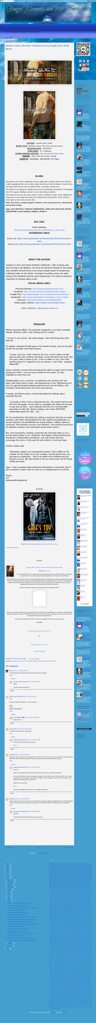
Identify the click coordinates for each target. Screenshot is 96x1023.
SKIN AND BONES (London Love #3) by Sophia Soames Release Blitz (87, 694)
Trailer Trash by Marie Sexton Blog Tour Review (87, 144)
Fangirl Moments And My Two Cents (83, 98)
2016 (7, 875)
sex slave (54, 891)
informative (67, 929)
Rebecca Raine (59, 986)
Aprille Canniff (83, 936)
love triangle (70, 879)
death (80, 889)
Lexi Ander (83, 971)
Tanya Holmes (70, 926)
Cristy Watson (81, 946)
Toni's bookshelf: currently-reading (84, 492)
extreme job (68, 1000)
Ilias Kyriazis (80, 958)
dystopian (66, 882)
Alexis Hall (76, 896)
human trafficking (84, 894)
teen (81, 1006)
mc (80, 887)
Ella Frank (89, 877)
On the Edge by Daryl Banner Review (17, 912)
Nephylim (62, 983)
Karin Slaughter (84, 541)
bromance (85, 909)
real (61, 931)
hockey (86, 889)
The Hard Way (83, 563)
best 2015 (77, 865)
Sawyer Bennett (66, 889)
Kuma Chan (68, 969)
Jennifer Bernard (57, 919)
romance (59, 864)
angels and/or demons (86, 901)
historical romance (75, 1001)
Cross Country (83, 551)
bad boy (57, 894)
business (66, 887)
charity (61, 894)
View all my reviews (39, 651)
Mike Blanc (51, 981)
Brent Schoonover (85, 939)
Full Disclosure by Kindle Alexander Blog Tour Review (87, 180)
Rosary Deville (69, 988)
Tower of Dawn (83, 529)
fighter (83, 877)
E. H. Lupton (75, 949)
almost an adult (66, 998)
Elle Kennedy (74, 884)
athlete (75, 909)
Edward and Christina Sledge (67, 906)
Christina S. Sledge (56, 944)
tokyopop (79, 931)
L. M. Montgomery (57, 971)
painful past (63, 872)
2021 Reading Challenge (84, 710)
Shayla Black (64, 991)
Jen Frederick (55, 961)
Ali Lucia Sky (59, 934)
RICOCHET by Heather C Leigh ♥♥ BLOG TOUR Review (23, 907)
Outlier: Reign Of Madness (86, 495)
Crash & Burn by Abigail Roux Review (18, 905)
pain (73, 865)
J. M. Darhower (68, 881)
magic (70, 886)
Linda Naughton (56, 973)
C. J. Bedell (54, 941)
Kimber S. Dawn (65, 968)
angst (59, 876)
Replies (13, 678)
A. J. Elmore (55, 933)
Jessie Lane (81, 961)
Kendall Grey (82, 966)
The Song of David (84, 518)
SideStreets (78, 991)
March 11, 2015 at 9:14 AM (33, 681)
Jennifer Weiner (68, 961)
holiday (85, 876)
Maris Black (76, 923)
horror (90, 889)
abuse (72, 909)
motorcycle (55, 896)
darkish (51, 876)
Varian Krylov (89, 926)
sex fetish (82, 911)
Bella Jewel (63, 914)
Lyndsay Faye (65, 975)
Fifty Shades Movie (53, 954)
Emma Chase (52, 887)
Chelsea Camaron (63, 943)
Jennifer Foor (62, 961)
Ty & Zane (89, 995)
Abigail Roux (58, 912)
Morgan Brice (89, 923)
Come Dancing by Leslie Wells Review (18, 928)
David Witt (69, 949)
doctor (82, 928)
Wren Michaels (81, 996)
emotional (89, 928)
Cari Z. (87, 914)
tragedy (83, 931)
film (58, 1001)
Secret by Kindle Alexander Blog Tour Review (86, 216)
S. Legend (57, 990)
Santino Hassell (53, 879)
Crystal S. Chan (88, 946)
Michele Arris (73, 980)
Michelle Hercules (80, 980)
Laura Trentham (64, 971)
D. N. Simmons (70, 948)
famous (51, 892)
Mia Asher (89, 978)
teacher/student (73, 931)
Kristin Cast (56, 969)
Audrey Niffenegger (62, 938)
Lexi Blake (85, 907)
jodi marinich (13, 729)
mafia (88, 929)
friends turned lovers (77, 876)
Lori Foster (80, 973)
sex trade (56, 872)
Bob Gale (78, 939)
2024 (7, 864)
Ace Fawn (83, 933)
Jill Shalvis (87, 961)
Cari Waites (65, 941)
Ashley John (55, 938)
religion (90, 1005)
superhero (72, 1006)
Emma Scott (55, 953)
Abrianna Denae (76, 933)
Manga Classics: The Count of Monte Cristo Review (86, 156)
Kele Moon (79, 892)
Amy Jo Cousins (85, 934)
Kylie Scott (57, 921)
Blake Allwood (73, 939)
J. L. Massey (86, 917)
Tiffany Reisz (67, 909)
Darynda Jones (68, 916)
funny (53, 929)
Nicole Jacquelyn (73, 983)
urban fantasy (67, 884)
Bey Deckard (45, 154)
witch (59, 1008)
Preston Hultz (58, 154)
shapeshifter (61, 896)
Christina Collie (76, 943)
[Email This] (33, 658)
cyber (54, 1000)
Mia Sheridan (81, 884)
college (70, 887)
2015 (7, 878)
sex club (65, 931)
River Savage (86, 986)
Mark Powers (66, 976)
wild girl (56, 1008)
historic (77, 894)
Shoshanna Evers (72, 991)
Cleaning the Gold (84, 540)
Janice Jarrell (84, 959)
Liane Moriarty (83, 558)
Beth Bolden (69, 914)
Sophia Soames (64, 993)
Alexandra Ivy (88, 933)
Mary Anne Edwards (78, 976)
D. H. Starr (59, 948)
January (10, 945)
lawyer (50, 896)
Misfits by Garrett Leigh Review (16, 926)
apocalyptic (61, 882)
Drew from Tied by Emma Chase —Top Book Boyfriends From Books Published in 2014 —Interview (87, 637)
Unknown (12, 754)
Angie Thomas (52, 936)
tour (63, 864)
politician (69, 1005)
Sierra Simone (84, 991)
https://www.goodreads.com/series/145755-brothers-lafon (45, 244)
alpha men (79, 872)
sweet (73, 872)
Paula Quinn (67, 985)
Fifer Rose (83, 953)
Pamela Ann (61, 985)
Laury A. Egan (71, 971)
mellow (70, 911)
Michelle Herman (88, 980)
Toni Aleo (84, 995)
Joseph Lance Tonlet (56, 567)
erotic (70, 865)
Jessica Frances (71, 919)
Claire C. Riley (60, 881)
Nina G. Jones (88, 899)
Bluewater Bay (69, 904)
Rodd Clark (63, 988)
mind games (71, 1003)
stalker (62, 1006)
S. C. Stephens (71, 924)
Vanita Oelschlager (67, 996)
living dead (58, 1003)
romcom (55, 876)
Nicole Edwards (80, 899)
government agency (75, 882)
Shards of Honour (84, 574)
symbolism (77, 1006)
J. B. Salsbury (88, 906)
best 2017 (80, 909)
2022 (7, 868)
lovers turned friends (81, 929)
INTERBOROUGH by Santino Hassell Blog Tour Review (87, 204)
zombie (86, 879)
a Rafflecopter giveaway (12, 547)
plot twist (35, 661)
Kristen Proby (85, 968)
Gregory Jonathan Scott (58, 917)
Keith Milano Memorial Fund (68, 907)
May (9, 896)
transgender (51, 1008)
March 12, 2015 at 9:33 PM (33, 811)
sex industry (88, 874)
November (11, 882)
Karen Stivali (52, 907)
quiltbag (73, 1005)
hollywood (82, 1001)
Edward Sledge (54, 951)
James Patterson (84, 552)
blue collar (60, 928)
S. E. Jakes (87, 988)
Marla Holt (71, 976)
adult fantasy (71, 901)
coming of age (87, 872)
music (50, 891)
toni (39, 636)
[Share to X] (35, 658)
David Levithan (63, 949)
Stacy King (70, 993)
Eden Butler (57, 906)
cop (73, 887)
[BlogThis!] (34, 658)
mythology (74, 886)
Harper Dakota (66, 956)
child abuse (70, 928)
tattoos (66, 896)
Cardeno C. (89, 886)
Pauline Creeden (74, 985)
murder (78, 870)
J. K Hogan (60, 959)
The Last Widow (83, 546)
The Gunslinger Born (84, 501)
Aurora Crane (70, 938)
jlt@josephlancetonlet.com (47, 308)
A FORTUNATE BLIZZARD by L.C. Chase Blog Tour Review (87, 346)
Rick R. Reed (79, 986)
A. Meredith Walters (68, 933)
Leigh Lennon (87, 921)
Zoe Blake (87, 996)
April (9, 898)
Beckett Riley (61, 939)
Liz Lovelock (68, 973)
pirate (54, 892)
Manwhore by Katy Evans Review (16, 914)
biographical (76, 998)
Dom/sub (51, 906)
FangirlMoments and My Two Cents (39, 644)
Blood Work (82, 534)
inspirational (87, 1001)
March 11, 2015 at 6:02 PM (22, 754)
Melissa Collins (83, 978)
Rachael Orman (88, 985)
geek (69, 1001)
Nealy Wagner (56, 983)
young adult (52, 912)
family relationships (85, 864)
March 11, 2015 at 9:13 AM (29, 696)
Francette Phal (71, 897)
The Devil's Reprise (84, 523)
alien (55, 928)
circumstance (89, 998)
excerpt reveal (71, 869)
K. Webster (54, 964)
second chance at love (62, 874)
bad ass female (74, 889)
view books (89, 720)
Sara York (78, 990)
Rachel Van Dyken (86, 881)
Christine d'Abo (88, 944)
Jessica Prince (79, 919)
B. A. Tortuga (86, 938)
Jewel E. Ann (76, 891)
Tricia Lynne (82, 926)
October (10, 884)
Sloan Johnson (78, 924)
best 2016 (61, 879)
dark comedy (72, 894)
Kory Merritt (71, 968)
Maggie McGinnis (53, 976)
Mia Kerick (51, 980)
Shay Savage (88, 884)
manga (69, 902)
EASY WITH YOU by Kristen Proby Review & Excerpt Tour (23, 917)
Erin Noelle (72, 953)
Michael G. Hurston (58, 980)
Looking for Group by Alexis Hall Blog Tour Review (87, 334)
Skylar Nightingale (56, 993)
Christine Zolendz (81, 944)
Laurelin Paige (75, 921)
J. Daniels (55, 959)
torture (90, 1006)
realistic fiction (78, 1005)
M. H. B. (78, 975)
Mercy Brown (82, 923)
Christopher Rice (52, 946)
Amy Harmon (79, 934)
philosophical (57, 931)
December (11, 880)
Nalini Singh (51, 924)
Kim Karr (59, 968)
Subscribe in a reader (81, 79)
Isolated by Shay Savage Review (16, 935)
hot (61, 911)
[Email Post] (30, 658)
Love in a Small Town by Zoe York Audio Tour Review (83, 615)
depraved (15, 661)
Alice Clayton (61, 891)
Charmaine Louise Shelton (85, 904)
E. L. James (80, 949)
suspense (60, 884)
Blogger (64, 1012)
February (10, 943)
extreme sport (59, 902)
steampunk (66, 1006)
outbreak (51, 1005)
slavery (83, 902)
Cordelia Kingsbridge (67, 946)
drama (69, 872)
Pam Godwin (59, 889)
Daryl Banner (83, 496)
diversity (64, 1000)
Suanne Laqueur (84, 924)
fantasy (77, 869)
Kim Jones (54, 968)
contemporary (77, 877)
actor (57, 998)
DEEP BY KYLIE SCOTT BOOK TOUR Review (20, 903)
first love (73, 870)
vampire (90, 887)
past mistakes (53, 877)
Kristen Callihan (78, 968)
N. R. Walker (85, 981)
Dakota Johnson (77, 948)
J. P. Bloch (65, 959)
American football (71, 934)
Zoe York (53, 998)
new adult (83, 865)
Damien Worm (85, 948)
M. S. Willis (89, 975)
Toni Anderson (77, 926)
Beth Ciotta (66, 939)
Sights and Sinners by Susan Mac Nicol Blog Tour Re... (22, 919)
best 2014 (68, 867)
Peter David (83, 502)
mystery (58, 866)
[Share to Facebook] (37, 658)
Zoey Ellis (51, 928)
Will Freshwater (74, 996)
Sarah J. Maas (83, 530)
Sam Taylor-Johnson (71, 990)
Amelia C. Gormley (86, 912)
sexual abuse (84, 887)
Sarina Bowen (53, 882)
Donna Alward (85, 916)
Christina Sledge (64, 944)
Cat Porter (77, 941)
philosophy (55, 1005)
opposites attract (84, 1003)
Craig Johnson (83, 569)
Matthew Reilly (55, 978)
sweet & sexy (88, 869)
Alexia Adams (52, 934)
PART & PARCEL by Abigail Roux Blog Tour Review (86, 111)
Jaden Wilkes (71, 959)
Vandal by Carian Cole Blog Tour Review (18, 931)
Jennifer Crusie (64, 919)
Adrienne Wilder (64, 912)
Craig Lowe (75, 946)
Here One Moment (84, 557)
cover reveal (66, 894)
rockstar (82, 874)
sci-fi (50, 870)
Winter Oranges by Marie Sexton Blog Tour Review (87, 266)
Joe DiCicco (69, 963)
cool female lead (77, 928)
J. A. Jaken (86, 958)
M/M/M (57, 887)
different (90, 891)
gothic (58, 929)
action (63, 867)
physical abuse (75, 902)
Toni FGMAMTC (17, 717)
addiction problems (62, 901)
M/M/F (64, 923)
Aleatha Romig (71, 912)
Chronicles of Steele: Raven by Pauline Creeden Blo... (22, 940)
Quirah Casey (81, 985)
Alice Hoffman (78, 912)
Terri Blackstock (69, 995)
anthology (64, 876)
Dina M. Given (75, 916)
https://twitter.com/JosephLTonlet (50, 303)
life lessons (75, 867)
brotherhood (65, 928)
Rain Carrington (64, 924)
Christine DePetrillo (72, 944)
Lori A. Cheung (74, 973)
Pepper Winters (53, 901)
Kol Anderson (52, 921)
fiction (56, 1001)
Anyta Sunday (76, 936)
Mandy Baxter (70, 923)
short (80, 902)
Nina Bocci (80, 983)
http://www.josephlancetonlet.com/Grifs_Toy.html (43, 544)
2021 (7, 871)
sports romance (53, 884)
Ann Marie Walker (60, 936)
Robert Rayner (57, 988)
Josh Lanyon (86, 963)
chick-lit (69, 876)
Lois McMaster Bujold (85, 575)
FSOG (78, 953)
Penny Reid (52, 894)
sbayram (53, 1012)
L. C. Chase (74, 969)
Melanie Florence (69, 978)
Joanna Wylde (85, 897)
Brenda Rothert (75, 914)
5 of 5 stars (47, 570)
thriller (54, 661)
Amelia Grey (64, 934)
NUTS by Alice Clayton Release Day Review (86, 169)
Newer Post (9, 847)
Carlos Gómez (71, 941)
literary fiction (52, 1003)
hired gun (62, 929)
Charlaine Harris (56, 916)
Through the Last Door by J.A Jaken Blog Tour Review (87, 123)
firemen (61, 1001)
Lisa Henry (60, 923)
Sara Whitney (59, 909)
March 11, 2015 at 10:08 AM (31, 717)
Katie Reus (55, 966)
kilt (91, 1001)
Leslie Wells (77, 971)
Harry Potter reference (70, 917)
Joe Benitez (64, 963)
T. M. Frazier (64, 926)
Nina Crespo (86, 983)
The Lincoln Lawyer (84, 506)
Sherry (11, 670)
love (53, 867)
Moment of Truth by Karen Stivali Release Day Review (22, 938)
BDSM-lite (55, 939)
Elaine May (59, 951)
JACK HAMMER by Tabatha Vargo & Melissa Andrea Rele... (23, 924)
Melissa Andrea (76, 978)
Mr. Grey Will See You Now (61, 981)
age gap (77, 901)
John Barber (75, 963)
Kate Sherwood (77, 964)
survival (87, 911)
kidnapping (65, 911)
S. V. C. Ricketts (63, 990)
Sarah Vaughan (84, 990)
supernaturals (59, 892)
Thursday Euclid (77, 995)
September (11, 887)
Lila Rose (88, 971)
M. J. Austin (83, 975)
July (9, 891)
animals (71, 998)
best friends (55, 870)
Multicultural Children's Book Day (74, 981)
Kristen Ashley (52, 889)
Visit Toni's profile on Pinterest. (83, 232)
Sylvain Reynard (57, 926)
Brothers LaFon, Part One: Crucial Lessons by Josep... (22, 933)
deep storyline (59, 1000)
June (9, 894)
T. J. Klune (87, 993)
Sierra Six (82, 591)
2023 (7, 866)
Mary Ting (85, 976)
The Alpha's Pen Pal (84, 512)
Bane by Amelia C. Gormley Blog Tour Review (87, 192)
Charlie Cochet (68, 891)
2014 (7, 948)
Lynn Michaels (72, 975)
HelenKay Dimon (58, 958)
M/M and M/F (64, 899)
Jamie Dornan (78, 959)
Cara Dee (75, 904)
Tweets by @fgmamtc (81, 362)
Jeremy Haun (75, 961)
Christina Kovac (83, 943)
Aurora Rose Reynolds (78, 938)
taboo (50, 661)
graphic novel (65, 886)
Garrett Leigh (78, 897)
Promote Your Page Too (81, 101)
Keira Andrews (61, 966)
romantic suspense (86, 882)
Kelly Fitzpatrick (68, 966)
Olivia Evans (56, 985)
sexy (70, 874)
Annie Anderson (68, 936)
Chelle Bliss (55, 943)
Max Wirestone (62, 978)
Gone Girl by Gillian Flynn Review (17, 910)
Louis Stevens (86, 973)
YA (60, 887)
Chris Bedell (69, 943)
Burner (81, 596)
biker (62, 887)
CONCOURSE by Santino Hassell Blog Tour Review (86, 301)
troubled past (58, 867)
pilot (65, 1005)
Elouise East (79, 951)
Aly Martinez (69, 877)
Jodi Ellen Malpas (57, 963)
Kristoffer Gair (63, 969)
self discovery (57, 1006)
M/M (31, 661)
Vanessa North (59, 996)
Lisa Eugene (62, 973)
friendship (52, 866)
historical (65, 902)
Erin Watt (77, 906)
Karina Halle (83, 524)
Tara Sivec (62, 995)
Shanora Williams (57, 991)
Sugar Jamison (82, 993)
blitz (87, 865)
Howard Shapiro (73, 958)
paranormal (52, 874)
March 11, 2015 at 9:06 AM (21, 670)
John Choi (80, 963)
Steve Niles (75, 993)
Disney (80, 916)
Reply (11, 675)
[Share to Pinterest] (38, 658)
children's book (82, 998)
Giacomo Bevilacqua (73, 954)
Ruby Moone (82, 988)
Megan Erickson (76, 881)
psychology (41, 661)
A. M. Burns (61, 933)
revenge (77, 874)
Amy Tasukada (61, 904)
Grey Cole (54, 956)
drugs (86, 928)
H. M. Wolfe (60, 956)
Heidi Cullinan (79, 917)
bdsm (73, 874)
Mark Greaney (83, 597)
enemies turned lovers (54, 911)
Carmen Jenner (55, 897)
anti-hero (85, 891)
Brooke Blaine (66, 892)
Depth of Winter (83, 568)
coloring (50, 1000)
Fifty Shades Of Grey (64, 954)
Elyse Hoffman (85, 951)
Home (40, 847)
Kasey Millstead (69, 964)
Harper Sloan (73, 956)
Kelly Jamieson (75, 966)
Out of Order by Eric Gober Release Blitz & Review (21, 921)
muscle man (77, 1003)
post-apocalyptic (76, 911)
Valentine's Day (52, 996)
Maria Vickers (60, 976)
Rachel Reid (83, 580)
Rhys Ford (73, 986)
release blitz (74, 864)
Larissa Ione (69, 921)
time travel (85, 1006)
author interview (82, 867)
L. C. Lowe (80, 969)
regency (84, 1005)
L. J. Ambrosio (86, 969)
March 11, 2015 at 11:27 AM (33, 739)
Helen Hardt (51, 958)
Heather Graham (88, 956)
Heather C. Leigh (80, 956)
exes (50, 929)
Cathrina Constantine (84, 941)
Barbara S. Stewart (56, 914)
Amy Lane (55, 904)
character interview (65, 870)
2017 (7, 873)
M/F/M (90, 907)
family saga (73, 1000)
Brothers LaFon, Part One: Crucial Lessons (38, 567)
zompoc (87, 931)
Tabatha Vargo (56, 995)
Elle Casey (73, 951)
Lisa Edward (55, 923)
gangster (66, 1001)
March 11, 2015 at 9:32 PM (22, 798)
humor (90, 894)
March (9, 901)
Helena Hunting (73, 892)
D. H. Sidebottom (53, 948)
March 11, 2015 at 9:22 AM (24, 729)
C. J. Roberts (82, 914)
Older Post (69, 847)
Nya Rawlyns (57, 924)
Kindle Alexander (56, 899)
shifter (83, 886)
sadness (51, 1006)
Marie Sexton (52, 909)
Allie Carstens (83, 513)
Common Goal (83, 579)
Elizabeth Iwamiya (67, 951)
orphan (90, 1003)
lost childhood (73, 929)
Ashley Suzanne (84, 896)
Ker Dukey (87, 966)
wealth (63, 877)
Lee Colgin (81, 921)
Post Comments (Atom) (43, 853)
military (90, 876)
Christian (62, 916)
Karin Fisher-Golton (61, 964)
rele (87, 1005)
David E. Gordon (56, 949)
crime (90, 909)
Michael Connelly (84, 507)
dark (11, 661)
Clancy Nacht (60, 946)
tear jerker (71, 896)
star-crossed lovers (79, 879)
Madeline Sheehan (72, 899)
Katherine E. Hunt (85, 964)
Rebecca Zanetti (67, 986)
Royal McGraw (75, 988)
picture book (61, 1005)
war (91, 911)
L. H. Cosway (63, 921)
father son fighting (81, 1000)
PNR (81, 891)
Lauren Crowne (79, 907)
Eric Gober (60, 953)
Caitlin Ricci (60, 941)
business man (52, 902)
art (57, 928)
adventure (60, 998)
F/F (76, 953)
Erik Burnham (67, 953)
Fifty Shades (89, 953)
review (46, 661)
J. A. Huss (81, 906)
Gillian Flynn (81, 954)
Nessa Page (67, 983)
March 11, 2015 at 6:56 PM (33, 767)
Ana (91, 934)
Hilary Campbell (66, 958)
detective (59, 886)
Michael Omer (66, 980)
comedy (81, 869)
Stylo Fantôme (52, 886)
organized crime (62, 869)
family (83, 889)
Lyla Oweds (59, 975)
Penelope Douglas (87, 892)
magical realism (64, 1003)
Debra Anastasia (64, 897)
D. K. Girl (64, 948)
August (10, 889)
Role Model (82, 585)
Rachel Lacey (52, 986)
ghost (56, 929)
